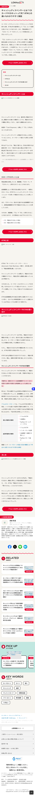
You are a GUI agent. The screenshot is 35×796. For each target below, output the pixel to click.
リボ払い (5, 702)
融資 (17, 688)
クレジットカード (8, 693)
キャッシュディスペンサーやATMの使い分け (16, 82)
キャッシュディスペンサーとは (13, 75)
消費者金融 (22, 693)
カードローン (7, 683)
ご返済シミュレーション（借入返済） (12, 734)
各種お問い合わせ (6, 753)
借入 (26, 683)
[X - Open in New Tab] (15, 548)
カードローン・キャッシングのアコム (10, 715)
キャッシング (7, 688)
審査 (27, 698)
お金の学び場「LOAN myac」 (8, 718)
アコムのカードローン (7, 404)
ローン (18, 683)
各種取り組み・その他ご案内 (9, 748)
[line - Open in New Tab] (20, 548)
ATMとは (7, 78)
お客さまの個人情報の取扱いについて (12, 739)
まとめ (6, 85)
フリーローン (7, 698)
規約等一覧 (4, 744)
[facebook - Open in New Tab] (10, 548)
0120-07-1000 (22, 779)
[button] (17, 759)
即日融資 (18, 698)
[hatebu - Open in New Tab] (25, 548)
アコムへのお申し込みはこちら (17, 63)
